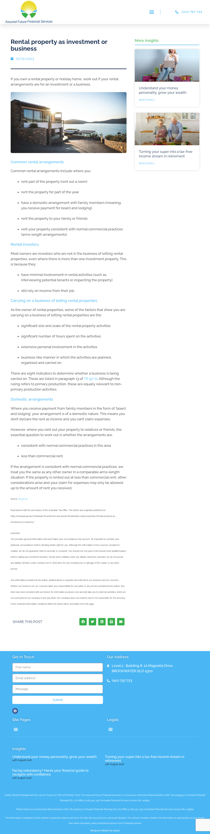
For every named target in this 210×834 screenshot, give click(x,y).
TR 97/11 (91, 379)
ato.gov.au (23, 499)
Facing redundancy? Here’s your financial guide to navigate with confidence (50, 772)
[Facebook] (15, 711)
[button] (152, 12)
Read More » (147, 99)
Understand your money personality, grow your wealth (54, 757)
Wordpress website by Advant (105, 830)
